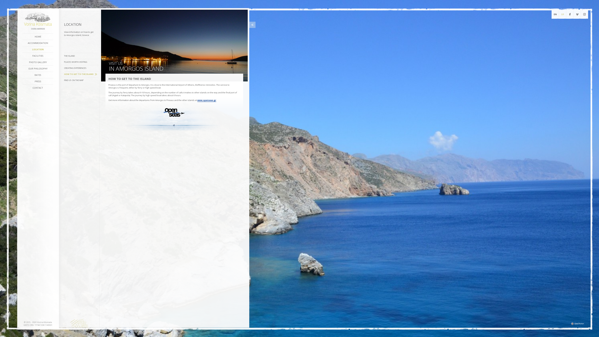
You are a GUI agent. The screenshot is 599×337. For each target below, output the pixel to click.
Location (38, 49)
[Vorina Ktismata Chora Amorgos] (38, 21)
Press (38, 81)
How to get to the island (79, 74)
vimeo (577, 14)
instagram (584, 14)
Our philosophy (37, 68)
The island (69, 55)
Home (38, 36)
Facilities (37, 55)
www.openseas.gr (206, 100)
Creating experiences (75, 68)
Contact (38, 87)
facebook (570, 14)
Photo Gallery (38, 62)
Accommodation (38, 43)
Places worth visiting (75, 62)
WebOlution (577, 323)
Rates (37, 74)
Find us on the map (74, 80)
